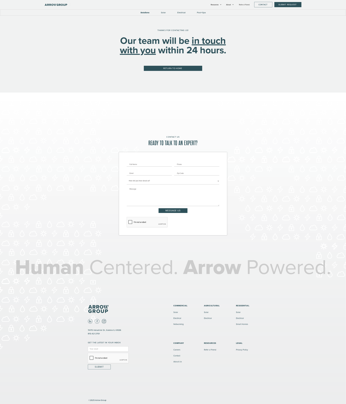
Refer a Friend (244, 4)
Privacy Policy (242, 349)
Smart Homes (242, 324)
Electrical (177, 318)
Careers (176, 349)
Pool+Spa (201, 12)
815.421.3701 (94, 333)
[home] (57, 4)
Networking (178, 324)
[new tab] (90, 321)
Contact (176, 355)
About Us (177, 361)
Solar (175, 312)
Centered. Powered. (173, 267)
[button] (216, 4)
